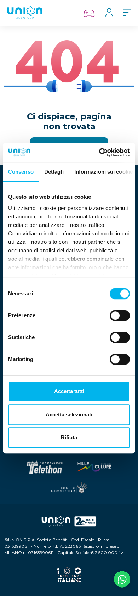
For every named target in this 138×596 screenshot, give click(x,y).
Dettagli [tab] (54, 172)
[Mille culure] (93, 467)
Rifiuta (69, 437)
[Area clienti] (109, 13)
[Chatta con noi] (122, 580)
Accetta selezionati (69, 414)
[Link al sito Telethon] (44, 467)
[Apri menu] (127, 13)
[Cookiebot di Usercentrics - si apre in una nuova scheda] (99, 152)
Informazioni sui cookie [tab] (103, 172)
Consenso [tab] (21, 172)
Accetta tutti (69, 391)
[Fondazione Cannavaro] (69, 487)
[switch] (120, 315)
